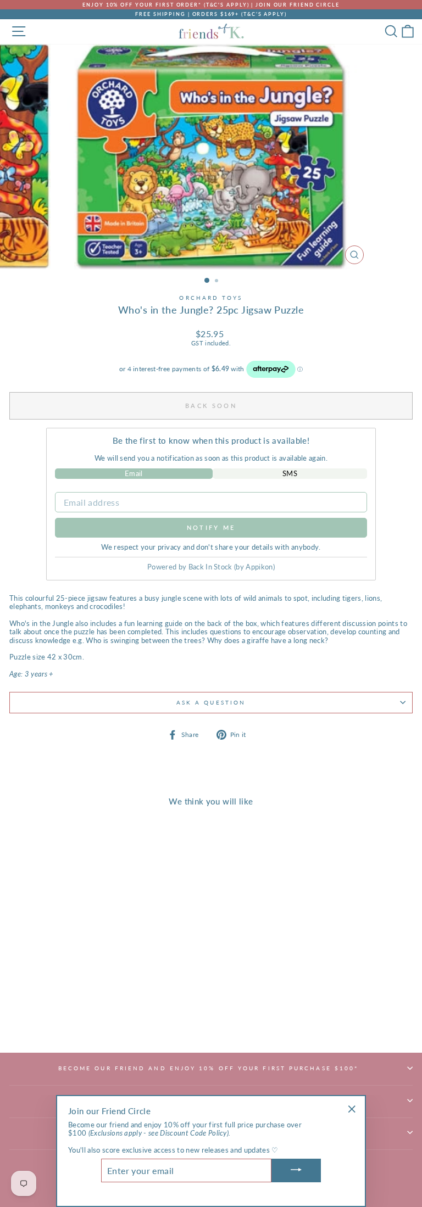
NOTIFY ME (87, 1018)
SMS (289, 473)
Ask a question (211, 702)
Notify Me (211, 527)
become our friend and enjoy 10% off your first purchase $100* (208, 1068)
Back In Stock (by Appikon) (231, 566)
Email (134, 473)
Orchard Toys (210, 297)
